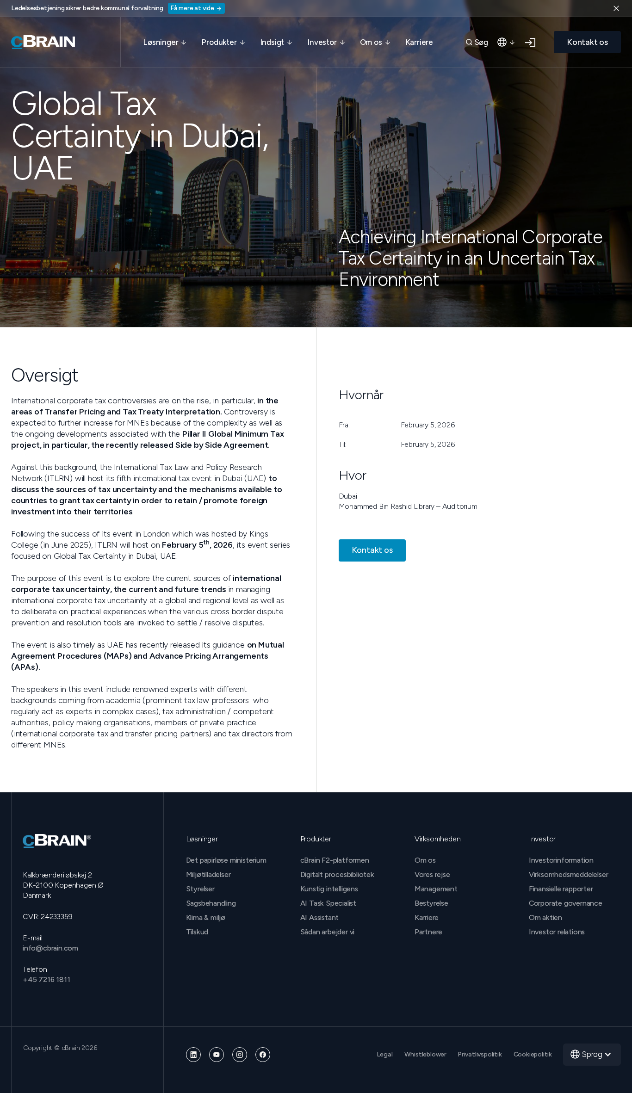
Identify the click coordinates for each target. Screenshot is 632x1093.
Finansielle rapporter (561, 888)
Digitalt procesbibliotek (337, 874)
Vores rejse (432, 874)
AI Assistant (319, 917)
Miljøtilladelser (208, 874)
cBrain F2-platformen (334, 860)
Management (436, 888)
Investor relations (557, 931)
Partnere (428, 931)
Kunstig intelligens (329, 888)
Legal (385, 1054)
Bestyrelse (431, 903)
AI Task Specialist (328, 903)
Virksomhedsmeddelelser (568, 874)
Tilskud (197, 931)
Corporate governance (565, 903)
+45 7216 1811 (46, 979)
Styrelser (200, 888)
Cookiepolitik (533, 1054)
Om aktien (545, 917)
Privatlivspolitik (480, 1054)
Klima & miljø (205, 917)
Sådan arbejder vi (327, 931)
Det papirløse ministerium (226, 860)
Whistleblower (425, 1054)
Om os (425, 860)
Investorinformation (561, 860)
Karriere (419, 42)
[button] (165, 42)
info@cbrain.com (50, 948)
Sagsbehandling (211, 903)
